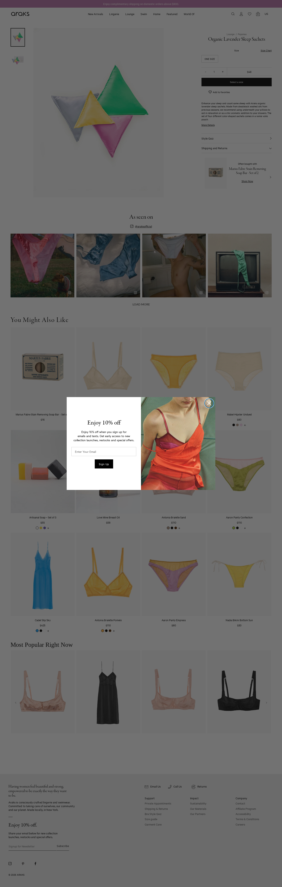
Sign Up (104, 464)
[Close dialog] (209, 403)
